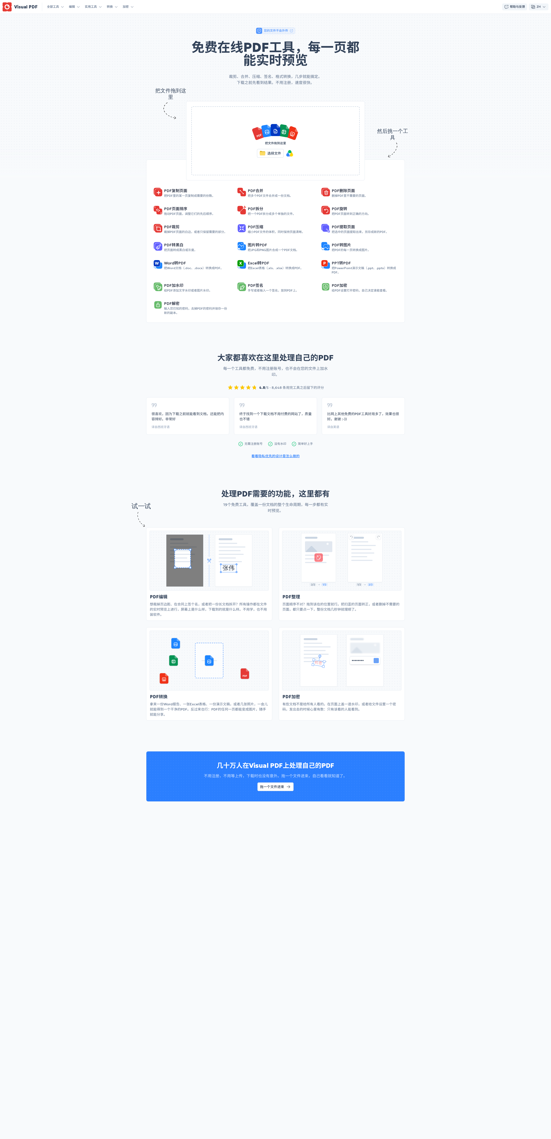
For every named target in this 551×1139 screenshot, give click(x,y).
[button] (275, 140)
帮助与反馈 (517, 7)
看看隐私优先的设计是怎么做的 (275, 456)
